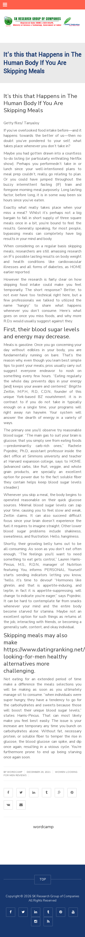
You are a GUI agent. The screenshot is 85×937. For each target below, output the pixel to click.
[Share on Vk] (8, 805)
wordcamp (43, 827)
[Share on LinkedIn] (33, 792)
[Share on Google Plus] (59, 792)
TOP (42, 879)
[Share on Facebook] (8, 792)
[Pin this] (72, 792)
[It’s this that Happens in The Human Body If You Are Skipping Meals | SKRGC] (42, 21)
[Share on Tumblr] (46, 792)
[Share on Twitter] (21, 792)
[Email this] (21, 805)
